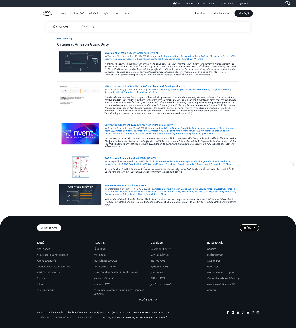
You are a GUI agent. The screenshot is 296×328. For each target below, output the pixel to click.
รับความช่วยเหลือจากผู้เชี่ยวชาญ (223, 278)
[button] (290, 3)
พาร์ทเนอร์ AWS (102, 284)
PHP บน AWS (157, 278)
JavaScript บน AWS (160, 284)
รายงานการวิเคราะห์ (103, 278)
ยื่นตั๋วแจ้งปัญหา (215, 255)
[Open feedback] (292, 164)
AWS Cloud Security (48, 272)
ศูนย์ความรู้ (212, 267)
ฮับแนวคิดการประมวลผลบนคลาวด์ (54, 267)
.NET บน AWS (157, 261)
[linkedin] (233, 313)
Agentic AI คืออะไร (46, 261)
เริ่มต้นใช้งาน (100, 249)
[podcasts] (253, 313)
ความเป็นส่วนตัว (44, 317)
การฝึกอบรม (100, 255)
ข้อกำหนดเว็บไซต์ (63, 317)
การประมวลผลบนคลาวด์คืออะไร (52, 255)
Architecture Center (105, 267)
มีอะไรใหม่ (41, 278)
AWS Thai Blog (64, 38)
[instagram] (238, 313)
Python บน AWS (159, 267)
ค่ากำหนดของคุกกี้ (84, 317)
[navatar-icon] (287, 3)
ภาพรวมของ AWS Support (221, 272)
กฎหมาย (211, 290)
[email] (258, 313)
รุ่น (94, 26)
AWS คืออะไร (43, 249)
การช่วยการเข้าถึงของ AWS (221, 284)
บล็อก (40, 284)
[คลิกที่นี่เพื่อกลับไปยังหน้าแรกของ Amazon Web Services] (47, 15)
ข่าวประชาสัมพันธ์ (45, 290)
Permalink (187, 58)
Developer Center (160, 249)
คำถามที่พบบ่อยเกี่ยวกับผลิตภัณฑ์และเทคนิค (116, 272)
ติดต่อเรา (211, 249)
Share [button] (200, 58)
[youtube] (248, 313)
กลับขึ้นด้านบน (146, 299)
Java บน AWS (157, 272)
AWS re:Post (214, 261)
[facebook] (228, 313)
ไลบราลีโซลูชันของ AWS (106, 261)
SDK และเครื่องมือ (159, 255)
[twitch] (243, 313)
